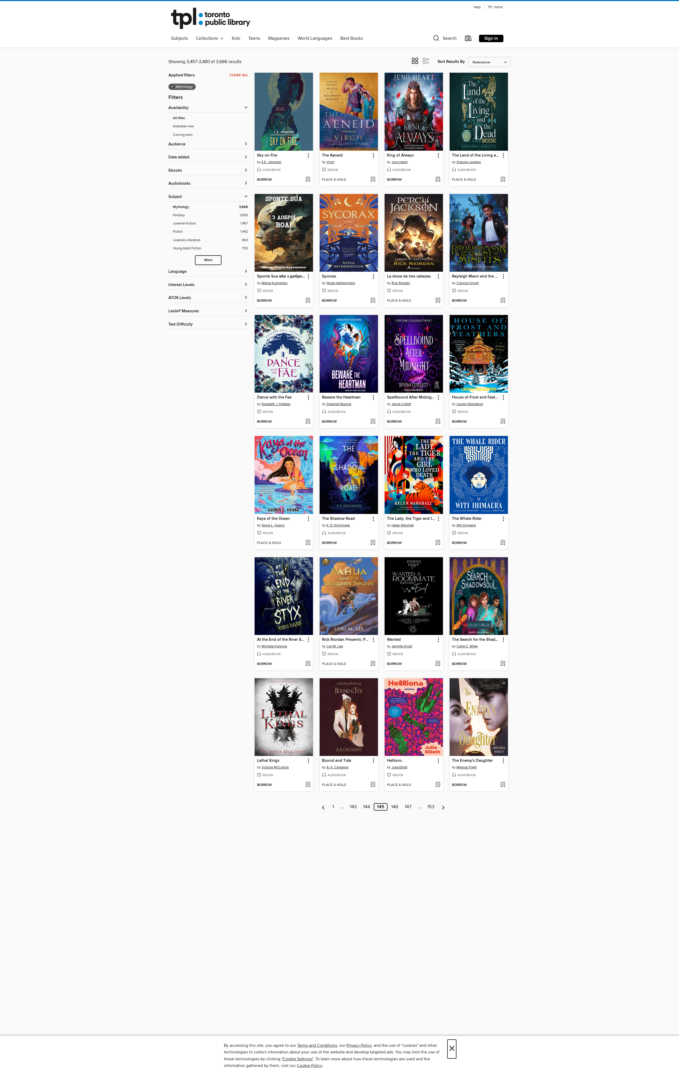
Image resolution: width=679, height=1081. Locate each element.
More (208, 260)
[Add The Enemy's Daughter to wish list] (502, 785)
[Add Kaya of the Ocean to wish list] (307, 543)
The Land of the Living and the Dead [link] (476, 155)
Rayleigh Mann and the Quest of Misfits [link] (476, 276)
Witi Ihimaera (466, 525)
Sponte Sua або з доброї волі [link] (281, 276)
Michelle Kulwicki (274, 646)
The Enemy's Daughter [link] (472, 760)
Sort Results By (451, 61)
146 (394, 807)
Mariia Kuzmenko (275, 283)
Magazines (279, 38)
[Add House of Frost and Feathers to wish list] (502, 421)
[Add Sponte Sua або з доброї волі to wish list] (307, 300)
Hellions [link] (394, 760)
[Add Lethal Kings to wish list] (307, 785)
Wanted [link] (394, 639)
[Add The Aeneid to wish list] (372, 179)
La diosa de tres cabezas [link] (409, 276)
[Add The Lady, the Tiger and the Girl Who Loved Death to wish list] (437, 543)
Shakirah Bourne (339, 404)
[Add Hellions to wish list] (437, 785)
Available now (183, 126)
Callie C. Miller (467, 646)
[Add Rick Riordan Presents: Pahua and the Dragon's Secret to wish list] (372, 664)
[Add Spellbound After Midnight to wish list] (437, 421)
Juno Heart (399, 162)
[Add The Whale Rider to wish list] (502, 543)
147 (408, 807)
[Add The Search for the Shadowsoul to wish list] (502, 664)
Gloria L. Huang (273, 525)
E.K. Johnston (271, 162)
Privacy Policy (359, 1045)
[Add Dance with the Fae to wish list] (307, 421)
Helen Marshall (402, 525)
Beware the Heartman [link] (341, 397)
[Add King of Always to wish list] (437, 179)
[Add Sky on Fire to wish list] (307, 179)
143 (353, 807)
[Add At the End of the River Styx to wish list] (307, 664)
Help (477, 7)
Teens (254, 38)
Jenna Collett (401, 404)
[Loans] (468, 39)
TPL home (495, 7)
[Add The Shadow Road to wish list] (372, 543)
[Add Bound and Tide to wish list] (372, 785)
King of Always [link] (400, 155)
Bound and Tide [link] (336, 760)
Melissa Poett (466, 767)
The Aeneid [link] (332, 155)
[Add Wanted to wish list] (437, 664)
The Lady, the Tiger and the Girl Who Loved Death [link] (411, 518)
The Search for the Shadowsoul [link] (476, 639)
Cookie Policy (309, 1065)
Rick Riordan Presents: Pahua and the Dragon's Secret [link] (346, 639)
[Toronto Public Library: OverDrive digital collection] (210, 18)
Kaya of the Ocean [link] (273, 518)
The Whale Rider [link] (467, 518)
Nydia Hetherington (341, 283)
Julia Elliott (399, 767)
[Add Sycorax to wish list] (372, 300)
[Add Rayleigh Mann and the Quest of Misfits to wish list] (502, 300)
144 (366, 807)
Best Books (351, 38)
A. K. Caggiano (338, 767)
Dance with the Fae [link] (274, 397)
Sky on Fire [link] (267, 155)
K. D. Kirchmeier (338, 525)
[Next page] (443, 807)
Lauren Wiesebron (469, 404)
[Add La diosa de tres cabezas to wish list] (437, 300)
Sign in (491, 38)
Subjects (179, 38)
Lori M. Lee (335, 646)
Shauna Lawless (468, 162)
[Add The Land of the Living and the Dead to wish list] (502, 179)
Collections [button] (208, 38)
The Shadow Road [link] (338, 518)
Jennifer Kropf (401, 646)
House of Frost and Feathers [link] (476, 397)
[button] (444, 39)
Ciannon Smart (467, 283)
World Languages (315, 38)
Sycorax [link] (329, 276)
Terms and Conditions (317, 1045)
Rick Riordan (400, 283)
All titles (179, 118)
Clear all (238, 75)
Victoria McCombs (275, 767)
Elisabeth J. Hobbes (276, 404)
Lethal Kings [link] (268, 760)
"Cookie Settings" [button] (297, 1059)
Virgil (330, 162)
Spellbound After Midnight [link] (411, 397)
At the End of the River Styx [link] (281, 639)
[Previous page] (323, 807)
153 (430, 807)
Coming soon (183, 135)
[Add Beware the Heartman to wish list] (372, 421)
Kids (236, 38)
